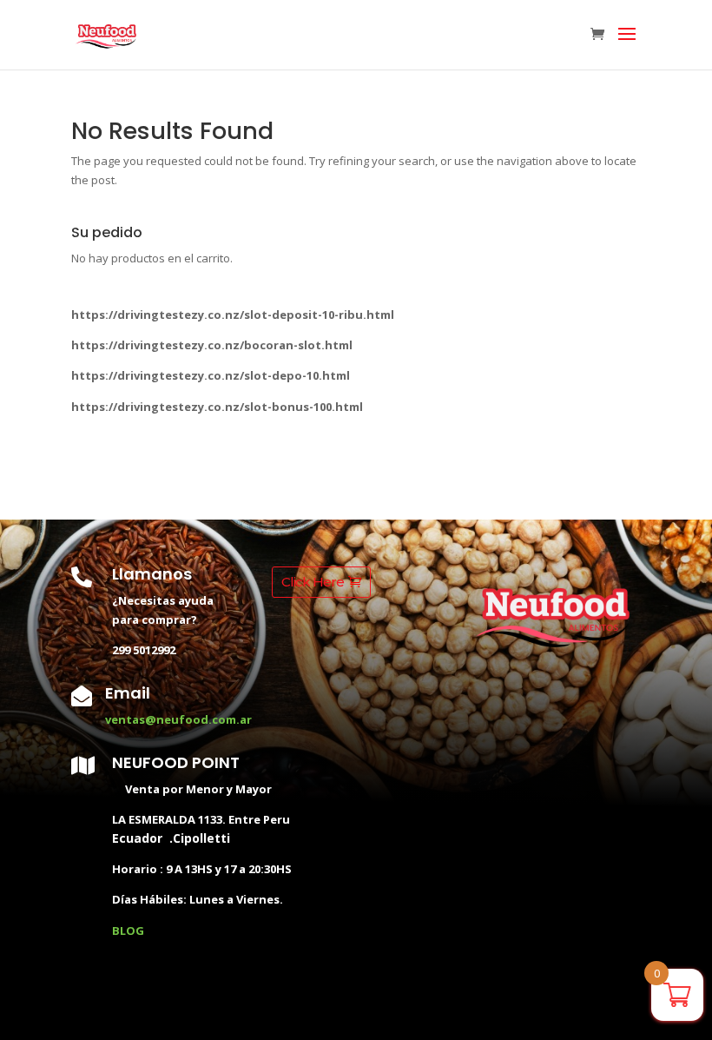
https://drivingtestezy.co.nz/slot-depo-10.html (210, 375)
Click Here (312, 581)
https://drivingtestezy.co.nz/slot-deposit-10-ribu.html (232, 314)
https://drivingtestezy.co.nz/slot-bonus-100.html (217, 406)
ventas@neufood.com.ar (178, 719)
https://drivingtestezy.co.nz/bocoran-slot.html (212, 345)
